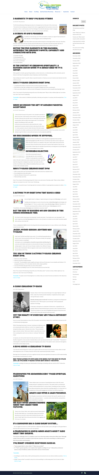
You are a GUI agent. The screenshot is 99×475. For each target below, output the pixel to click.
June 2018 (75, 130)
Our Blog (36, 11)
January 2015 (76, 231)
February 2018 (76, 139)
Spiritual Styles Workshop (46, 11)
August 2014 (76, 243)
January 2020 (76, 83)
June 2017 (75, 159)
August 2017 (76, 154)
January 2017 (76, 171)
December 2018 (76, 115)
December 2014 (76, 233)
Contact (72, 11)
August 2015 (76, 213)
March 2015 (75, 226)
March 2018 (75, 137)
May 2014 (75, 250)
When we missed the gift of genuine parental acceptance (37, 106)
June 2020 (75, 70)
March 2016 (75, 196)
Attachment (75, 269)
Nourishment (22, 21)
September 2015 (76, 211)
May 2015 (75, 221)
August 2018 (76, 125)
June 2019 (75, 100)
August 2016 (76, 184)
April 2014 (75, 253)
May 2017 (75, 162)
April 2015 (75, 223)
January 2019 (76, 112)
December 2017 (76, 144)
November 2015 (76, 206)
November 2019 (76, 88)
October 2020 (76, 60)
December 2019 (76, 85)
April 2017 (75, 164)
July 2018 (75, 127)
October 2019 (76, 90)
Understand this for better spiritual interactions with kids (79, 43)
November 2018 (76, 117)
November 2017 (76, 147)
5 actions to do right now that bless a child (36, 193)
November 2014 (76, 236)
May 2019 (75, 102)
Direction (20, 379)
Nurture (74, 276)
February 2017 (76, 169)
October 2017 (76, 149)
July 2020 (75, 68)
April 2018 (75, 134)
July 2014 (75, 246)
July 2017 (75, 157)
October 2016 (76, 179)
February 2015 (76, 228)
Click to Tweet (16, 277)
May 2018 (75, 132)
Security (75, 279)
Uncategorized (76, 284)
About (30, 11)
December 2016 (76, 174)
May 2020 (75, 73)
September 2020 (76, 63)
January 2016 (76, 201)
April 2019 (75, 105)
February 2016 (76, 199)
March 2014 (75, 255)
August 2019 (76, 95)
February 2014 (76, 258)
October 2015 (76, 208)
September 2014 (76, 241)
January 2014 (76, 260)
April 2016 (75, 194)
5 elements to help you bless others (33, 19)
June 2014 (75, 248)
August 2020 (76, 65)
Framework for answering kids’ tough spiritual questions (39, 375)
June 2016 (75, 189)
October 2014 (76, 238)
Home (25, 11)
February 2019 (76, 110)
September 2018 (76, 122)
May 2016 (75, 191)
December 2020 (76, 55)
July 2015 (75, 216)
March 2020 (75, 78)
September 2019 (76, 92)
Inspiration (66, 11)
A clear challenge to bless (27, 287)
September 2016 (76, 181)
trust (74, 281)
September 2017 (76, 152)
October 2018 (76, 120)
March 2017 (75, 167)
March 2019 (75, 107)
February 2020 (76, 80)
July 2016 (75, 186)
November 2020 (76, 58)
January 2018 (76, 142)
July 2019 (75, 97)
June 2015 (75, 218)
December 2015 (76, 204)
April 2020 (75, 75)
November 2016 (76, 176)
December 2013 (76, 263)
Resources (57, 11)
